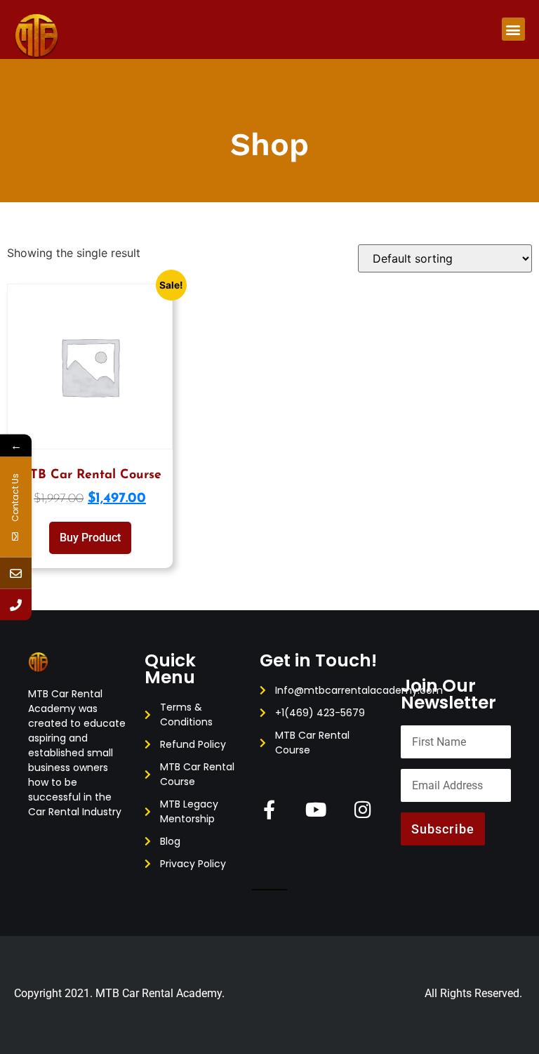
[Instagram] (363, 809)
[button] (513, 29)
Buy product (90, 537)
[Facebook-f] (269, 809)
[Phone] (16, 604)
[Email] (16, 572)
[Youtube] (316, 809)
